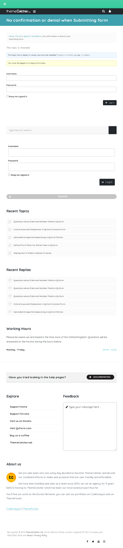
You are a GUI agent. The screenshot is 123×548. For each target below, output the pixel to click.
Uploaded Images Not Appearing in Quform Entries (38, 237)
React (30, 535)
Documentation (101, 377)
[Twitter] (93, 541)
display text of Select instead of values (32, 253)
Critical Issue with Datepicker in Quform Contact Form (39, 229)
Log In (111, 102)
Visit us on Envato (20, 421)
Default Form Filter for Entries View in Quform (36, 245)
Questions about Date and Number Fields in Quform (39, 221)
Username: (11, 74)
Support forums (19, 413)
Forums (19, 36)
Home (11, 36)
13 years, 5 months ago (67, 55)
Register (62, 196)
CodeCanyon (13, 508)
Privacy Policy (40, 535)
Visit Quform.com (20, 428)
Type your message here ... (85, 407)
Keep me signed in (18, 96)
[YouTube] (98, 541)
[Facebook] (87, 541)
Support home (18, 406)
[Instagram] (104, 541)
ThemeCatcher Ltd (34, 532)
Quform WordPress (32, 36)
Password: (11, 85)
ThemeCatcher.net (21, 442)
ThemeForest (30, 508)
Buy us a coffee (19, 435)
